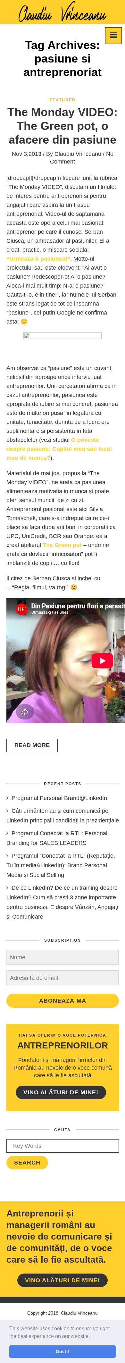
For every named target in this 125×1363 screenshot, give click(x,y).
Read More (32, 745)
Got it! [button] (63, 1351)
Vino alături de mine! (60, 1092)
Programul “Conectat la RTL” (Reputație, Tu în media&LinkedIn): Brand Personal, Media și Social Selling (60, 865)
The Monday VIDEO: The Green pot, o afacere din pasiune (62, 125)
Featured (63, 100)
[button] (92, 1337)
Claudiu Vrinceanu (77, 154)
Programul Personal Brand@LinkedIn (59, 798)
